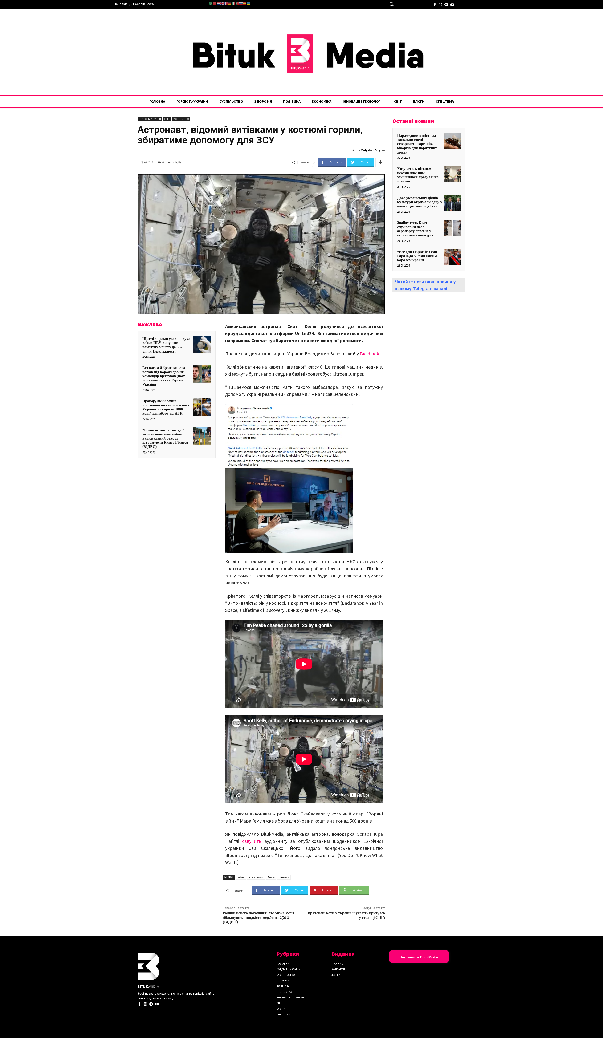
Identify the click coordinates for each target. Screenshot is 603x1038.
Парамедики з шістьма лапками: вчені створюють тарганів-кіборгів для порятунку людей (417, 144)
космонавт (256, 877)
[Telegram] (446, 4)
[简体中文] (214, 3)
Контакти (338, 969)
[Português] (237, 3)
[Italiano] (233, 3)
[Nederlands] (218, 3)
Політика (283, 986)
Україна (284, 877)
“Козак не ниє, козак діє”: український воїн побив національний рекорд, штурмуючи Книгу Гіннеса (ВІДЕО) (165, 438)
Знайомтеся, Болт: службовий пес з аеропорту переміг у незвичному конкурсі (415, 229)
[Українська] (248, 3)
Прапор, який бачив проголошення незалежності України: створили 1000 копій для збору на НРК (166, 407)
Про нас (337, 963)
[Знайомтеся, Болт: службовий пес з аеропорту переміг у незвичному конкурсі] (452, 228)
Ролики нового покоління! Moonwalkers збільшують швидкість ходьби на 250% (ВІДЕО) (258, 917)
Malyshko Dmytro (373, 150)
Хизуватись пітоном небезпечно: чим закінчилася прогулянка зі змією (418, 175)
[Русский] (241, 3)
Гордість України (150, 119)
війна (240, 877)
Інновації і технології (292, 997)
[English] (222, 3)
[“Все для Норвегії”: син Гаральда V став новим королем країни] (452, 257)
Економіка (284, 991)
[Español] (245, 3)
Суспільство (181, 119)
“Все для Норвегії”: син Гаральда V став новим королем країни (417, 256)
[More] (380, 162)
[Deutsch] (230, 3)
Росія (271, 877)
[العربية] (211, 3)
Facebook (369, 354)
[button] (391, 4)
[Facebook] (434, 4)
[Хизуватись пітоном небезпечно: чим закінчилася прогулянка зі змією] (452, 174)
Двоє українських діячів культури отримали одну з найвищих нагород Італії (419, 202)
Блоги (280, 1008)
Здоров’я (283, 980)
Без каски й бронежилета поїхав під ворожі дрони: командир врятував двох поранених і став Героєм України (163, 376)
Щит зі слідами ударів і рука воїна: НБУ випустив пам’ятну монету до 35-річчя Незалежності (166, 345)
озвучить (251, 841)
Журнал (336, 975)
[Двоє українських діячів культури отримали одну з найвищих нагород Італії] (452, 203)
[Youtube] (452, 4)
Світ (167, 119)
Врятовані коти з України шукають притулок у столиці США (346, 915)
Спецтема (283, 1014)
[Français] (226, 3)
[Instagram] (440, 4)
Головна (282, 963)
